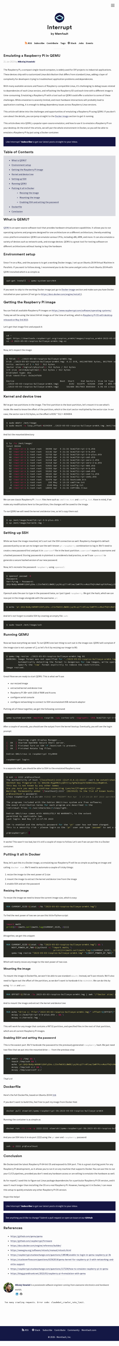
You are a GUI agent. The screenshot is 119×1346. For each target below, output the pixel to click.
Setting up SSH (19, 178)
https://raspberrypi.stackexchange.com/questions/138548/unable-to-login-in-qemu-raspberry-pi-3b (60, 1254)
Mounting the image (30, 197)
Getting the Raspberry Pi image (27, 169)
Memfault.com (89, 1330)
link (54, 1094)
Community (73, 1330)
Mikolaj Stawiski (26, 61)
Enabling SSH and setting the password (39, 202)
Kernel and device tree (23, 174)
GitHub (89, 1217)
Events (89, 43)
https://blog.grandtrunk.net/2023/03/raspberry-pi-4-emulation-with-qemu (48, 1273)
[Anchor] (62, 55)
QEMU (6, 227)
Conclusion (17, 211)
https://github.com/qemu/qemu (26, 1236)
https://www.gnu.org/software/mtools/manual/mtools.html (40, 1250)
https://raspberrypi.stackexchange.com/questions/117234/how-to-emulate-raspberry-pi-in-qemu (59, 1268)
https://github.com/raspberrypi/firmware (31, 1240)
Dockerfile (17, 206)
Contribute (52, 43)
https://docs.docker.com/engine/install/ (61, 294)
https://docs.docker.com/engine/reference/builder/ (35, 1245)
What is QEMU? (19, 160)
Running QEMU (19, 183)
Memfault (61, 33)
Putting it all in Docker (23, 188)
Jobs (81, 43)
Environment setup (21, 164)
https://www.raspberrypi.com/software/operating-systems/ (81, 310)
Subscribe (39, 43)
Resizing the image (29, 192)
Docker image (62, 116)
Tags (63, 43)
